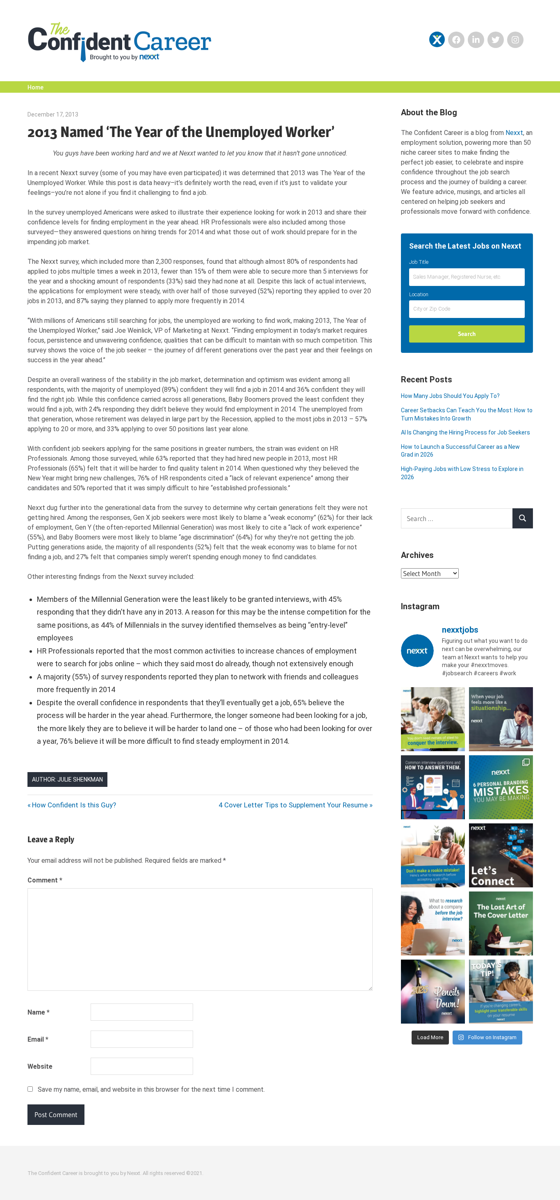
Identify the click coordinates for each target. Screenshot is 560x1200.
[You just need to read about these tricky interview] (433, 719)
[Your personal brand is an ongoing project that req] (501, 787)
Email (37, 1039)
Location (418, 294)
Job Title (418, 262)
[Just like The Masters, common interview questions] (433, 787)
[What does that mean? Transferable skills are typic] (501, 992)
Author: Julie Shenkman (67, 779)
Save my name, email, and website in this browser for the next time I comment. (151, 1089)
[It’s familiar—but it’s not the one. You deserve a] (501, 719)
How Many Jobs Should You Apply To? (450, 396)
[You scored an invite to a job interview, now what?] (433, 923)
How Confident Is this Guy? (74, 805)
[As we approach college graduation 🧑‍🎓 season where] (433, 992)
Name (38, 1012)
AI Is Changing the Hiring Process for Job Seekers (465, 432)
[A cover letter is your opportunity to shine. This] (501, 923)
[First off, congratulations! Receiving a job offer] (433, 855)
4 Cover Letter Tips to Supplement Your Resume (293, 805)
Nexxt (514, 133)
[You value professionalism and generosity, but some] (501, 855)
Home (35, 87)
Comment (44, 880)
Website (39, 1066)
